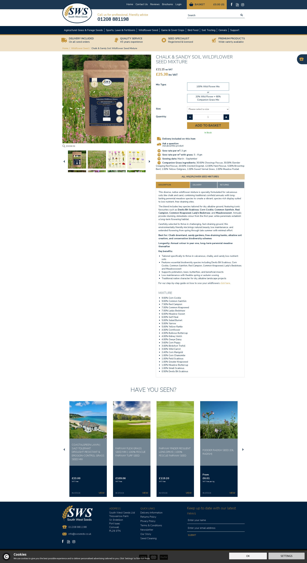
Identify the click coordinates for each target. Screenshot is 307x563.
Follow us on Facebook (232, 5)
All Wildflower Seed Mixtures (200, 176)
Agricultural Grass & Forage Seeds (83, 30)
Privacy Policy (147, 521)
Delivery (197, 185)
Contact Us (142, 4)
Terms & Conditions (151, 525)
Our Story (145, 534)
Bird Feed (193, 30)
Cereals (223, 30)
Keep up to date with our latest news (211, 511)
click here (225, 283)
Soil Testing (208, 30)
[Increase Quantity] (226, 117)
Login (178, 4)
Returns (224, 185)
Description (164, 185)
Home (129, 4)
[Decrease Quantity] (190, 117)
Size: (158, 108)
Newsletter (146, 530)
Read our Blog (237, 5)
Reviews (155, 4)
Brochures (167, 4)
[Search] (242, 15)
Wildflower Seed (148, 30)
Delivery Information (151, 512)
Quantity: (161, 116)
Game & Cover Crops (172, 30)
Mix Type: (161, 84)
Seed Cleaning (148, 538)
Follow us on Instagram (243, 5)
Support (234, 30)
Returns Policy (148, 517)
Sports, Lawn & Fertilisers (120, 30)
